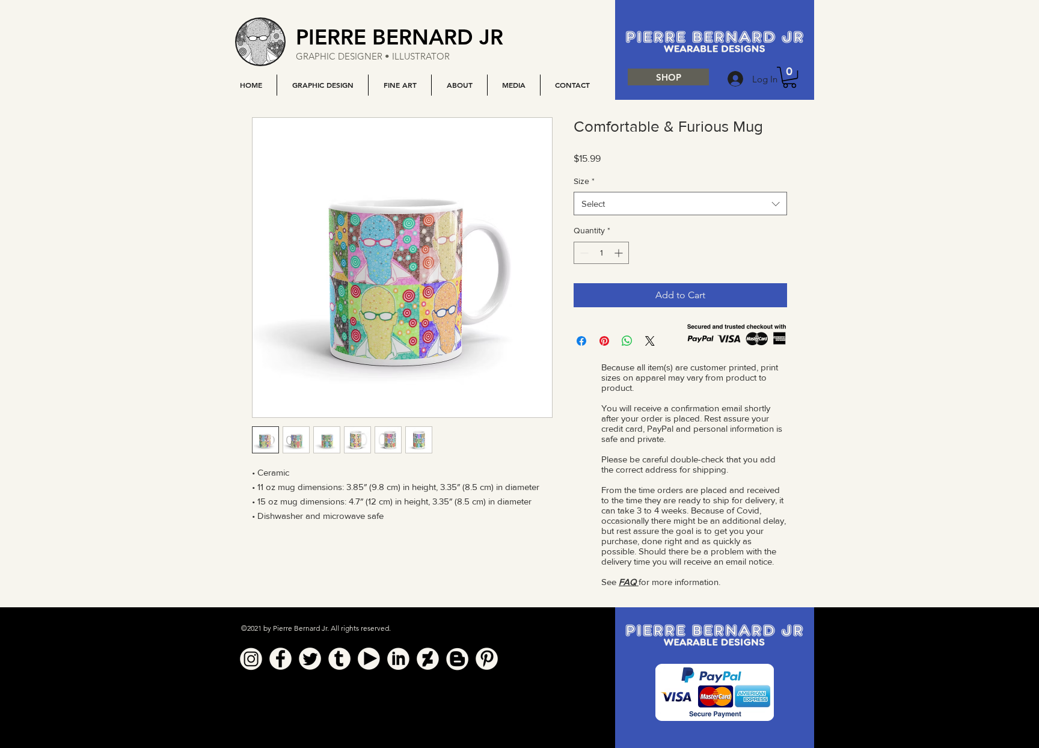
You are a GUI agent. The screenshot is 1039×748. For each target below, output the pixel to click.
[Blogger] (457, 658)
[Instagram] (251, 658)
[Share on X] (650, 341)
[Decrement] (582, 252)
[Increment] (619, 252)
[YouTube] (369, 658)
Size (584, 181)
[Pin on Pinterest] (604, 341)
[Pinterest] (486, 658)
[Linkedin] (398, 658)
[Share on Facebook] (581, 341)
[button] (322, 85)
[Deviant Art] (428, 658)
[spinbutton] (601, 252)
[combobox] (680, 203)
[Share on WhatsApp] (627, 341)
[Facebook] (280, 658)
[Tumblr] (339, 658)
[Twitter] (310, 658)
